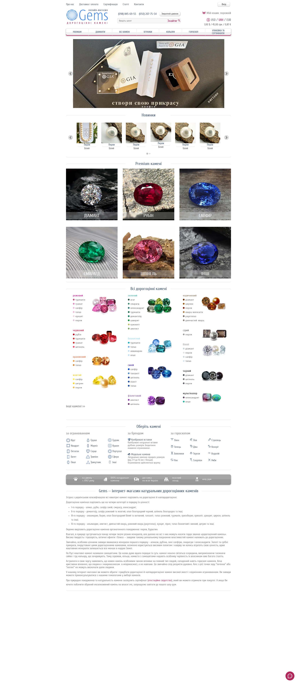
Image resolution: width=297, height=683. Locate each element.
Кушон (115, 445)
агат (132, 299)
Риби (213, 460)
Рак (175, 460)
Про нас (70, 4)
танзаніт (134, 373)
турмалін (80, 299)
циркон (189, 304)
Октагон (75, 451)
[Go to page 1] (147, 154)
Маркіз (94, 445)
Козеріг (215, 447)
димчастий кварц (194, 320)
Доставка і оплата (88, 4)
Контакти (139, 4)
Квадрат (75, 445)
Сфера (115, 456)
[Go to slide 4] (149, 106)
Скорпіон (197, 460)
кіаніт (133, 381)
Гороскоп (193, 32)
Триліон (94, 456)
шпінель (79, 347)
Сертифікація (110, 4)
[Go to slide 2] (145, 106)
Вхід (224, 4)
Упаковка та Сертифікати (218, 32)
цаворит (134, 320)
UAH (221, 20)
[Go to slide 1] (142, 106)
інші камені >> (75, 406)
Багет (73, 456)
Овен (176, 440)
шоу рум (206, 479)
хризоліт (135, 324)
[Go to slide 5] (152, 107)
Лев (194, 440)
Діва (194, 447)
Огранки (148, 32)
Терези (196, 453)
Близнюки (178, 453)
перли (78, 320)
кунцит (79, 316)
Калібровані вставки (141, 439)
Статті (126, 4)
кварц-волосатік (194, 312)
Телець (177, 447)
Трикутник (96, 462)
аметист (134, 328)
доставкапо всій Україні (150, 479)
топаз (78, 312)
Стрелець (216, 440)
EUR (229, 20)
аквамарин (136, 351)
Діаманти (100, 32)
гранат (79, 304)
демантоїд (136, 316)
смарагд (134, 304)
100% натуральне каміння (120, 479)
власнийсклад (176, 479)
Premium (77, 32)
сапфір (79, 308)
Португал (117, 451)
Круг (73, 440)
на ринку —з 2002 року (88, 479)
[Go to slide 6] (154, 106)
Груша (94, 440)
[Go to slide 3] (147, 106)
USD (213, 20)
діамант (189, 299)
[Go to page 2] (149, 153)
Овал (73, 462)
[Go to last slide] (70, 137)
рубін (78, 334)
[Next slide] (226, 73)
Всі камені (124, 32)
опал (133, 355)
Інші (114, 462)
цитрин (79, 383)
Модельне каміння (140, 454)
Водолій (215, 453)
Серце (94, 451)
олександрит (137, 308)
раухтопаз (190, 316)
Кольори (170, 32)
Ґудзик (115, 440)
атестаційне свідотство (160, 580)
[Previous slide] (70, 73)
